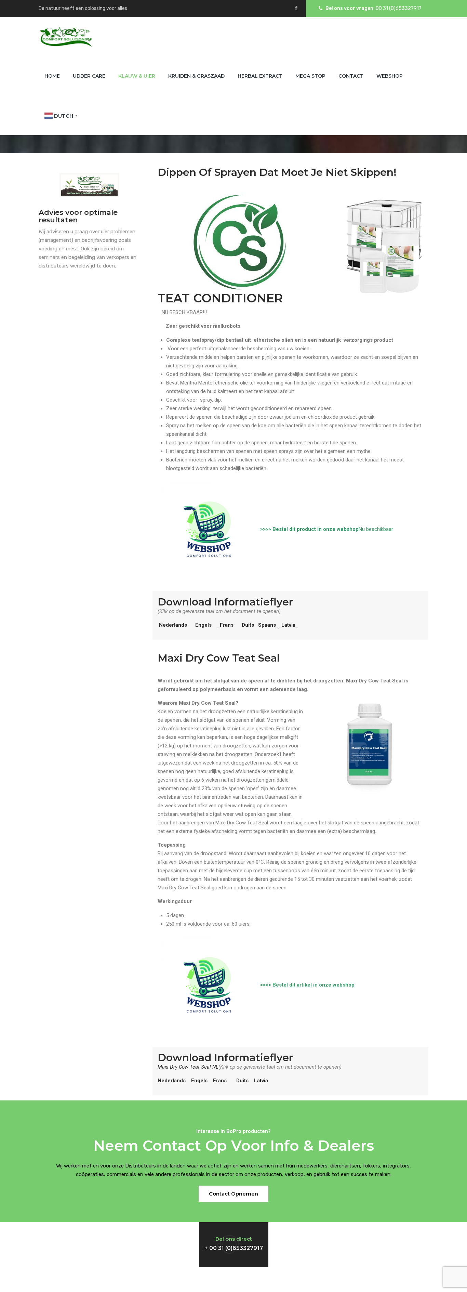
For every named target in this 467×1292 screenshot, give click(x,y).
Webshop (389, 76)
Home (52, 76)
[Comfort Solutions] (65, 36)
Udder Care (89, 76)
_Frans (225, 625)
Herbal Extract (260, 76)
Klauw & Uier (136, 76)
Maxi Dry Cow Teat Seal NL (188, 1067)
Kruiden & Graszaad (196, 76)
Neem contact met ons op (96, 1238)
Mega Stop (310, 76)
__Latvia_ (287, 625)
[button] (233, 1194)
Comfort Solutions (233, 1279)
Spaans (267, 625)
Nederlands (173, 625)
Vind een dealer (342, 1238)
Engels (203, 625)
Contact (350, 76)
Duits (248, 625)
